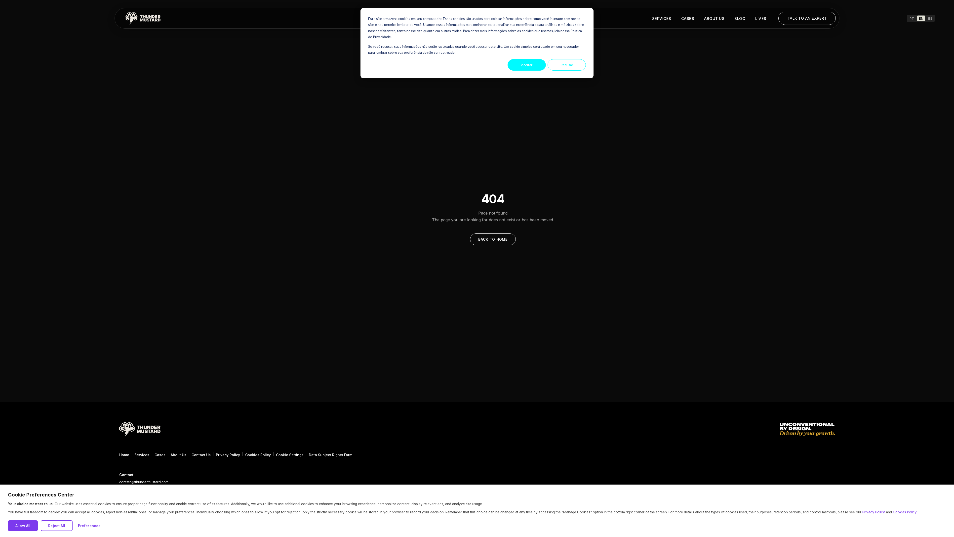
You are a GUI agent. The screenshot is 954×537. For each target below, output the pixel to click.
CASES (687, 18)
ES (930, 18)
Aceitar (526, 65)
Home (124, 455)
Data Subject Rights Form (330, 455)
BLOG (739, 18)
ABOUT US (714, 18)
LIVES (760, 18)
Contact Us (201, 455)
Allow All (22, 526)
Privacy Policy (228, 455)
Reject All (56, 526)
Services (141, 455)
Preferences (89, 526)
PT (912, 18)
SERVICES (661, 18)
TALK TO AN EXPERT (807, 18)
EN (921, 18)
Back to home (492, 239)
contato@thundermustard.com (143, 482)
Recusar (566, 65)
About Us (178, 455)
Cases (160, 455)
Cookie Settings (290, 455)
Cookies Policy (258, 455)
